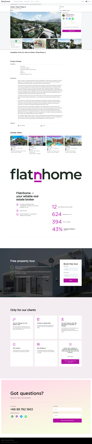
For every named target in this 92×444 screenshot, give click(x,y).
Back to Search (14, 4)
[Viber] (66, 18)
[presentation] (11, 44)
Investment (26, 1)
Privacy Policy (8, 440)
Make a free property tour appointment (70, 362)
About (32, 1)
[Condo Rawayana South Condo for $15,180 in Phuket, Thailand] (18, 141)
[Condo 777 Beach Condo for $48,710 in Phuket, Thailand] (55, 141)
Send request (70, 356)
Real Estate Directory (18, 1)
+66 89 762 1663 (69, 16)
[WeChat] (72, 18)
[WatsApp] (63, 18)
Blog (13, 440)
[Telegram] (69, 18)
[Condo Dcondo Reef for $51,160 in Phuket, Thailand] (73, 141)
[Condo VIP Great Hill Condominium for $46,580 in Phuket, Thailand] (37, 141)
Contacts (37, 1)
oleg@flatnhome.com (70, 15)
